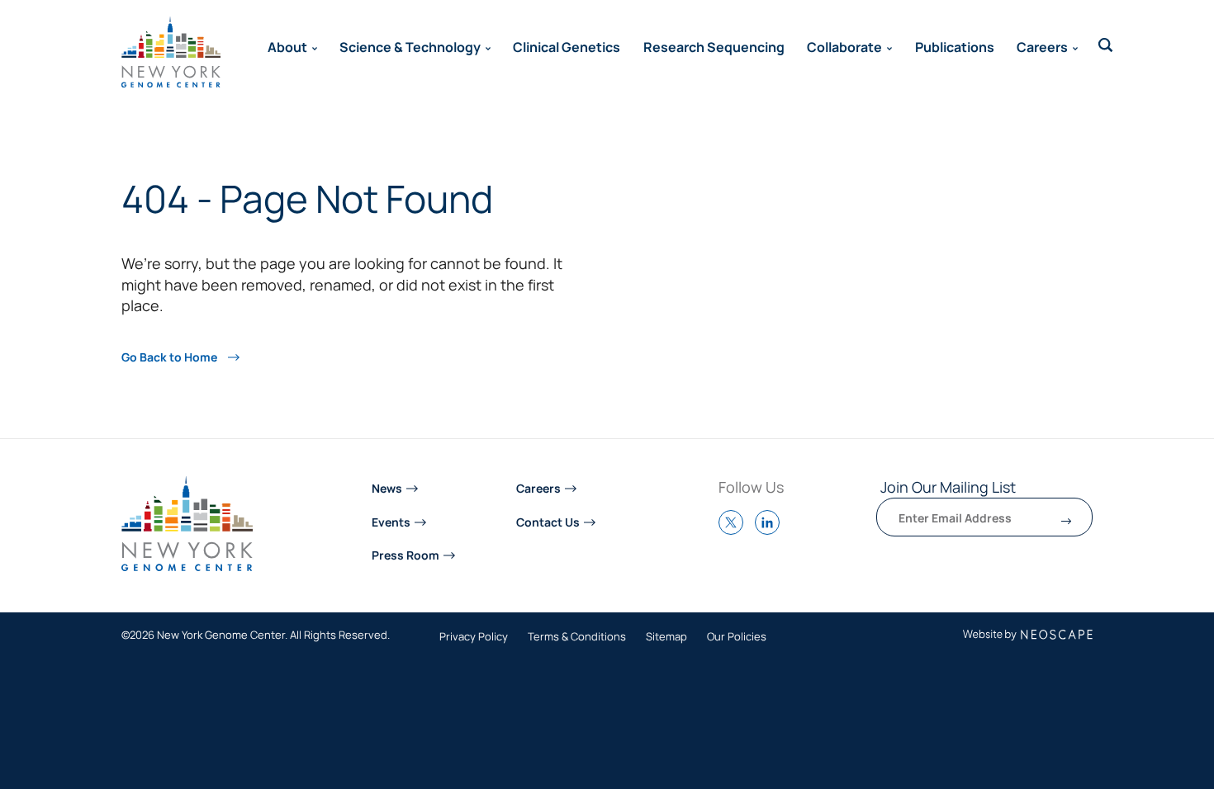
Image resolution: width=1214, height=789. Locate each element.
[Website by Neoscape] (1028, 635)
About (287, 46)
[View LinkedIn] (771, 530)
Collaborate (844, 46)
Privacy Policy (473, 637)
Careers (1042, 46)
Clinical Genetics (566, 46)
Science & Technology (410, 46)
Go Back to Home (170, 356)
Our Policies (736, 637)
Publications (954, 46)
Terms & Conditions (577, 637)
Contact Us (548, 521)
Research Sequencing (714, 46)
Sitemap (666, 637)
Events (391, 521)
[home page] (171, 52)
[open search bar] (1106, 45)
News (387, 487)
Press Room (405, 554)
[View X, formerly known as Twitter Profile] (735, 530)
